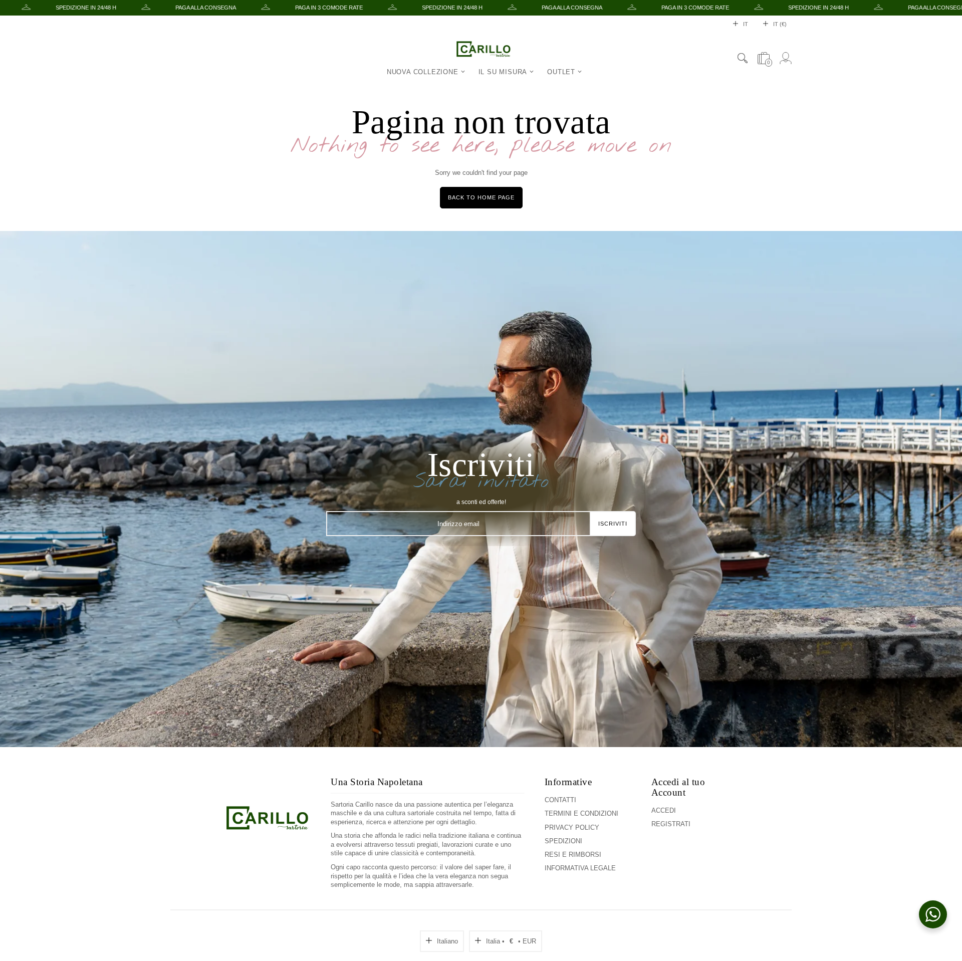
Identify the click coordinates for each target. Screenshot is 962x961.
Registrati (670, 824)
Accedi (663, 810)
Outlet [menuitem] (561, 72)
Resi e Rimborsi (573, 854)
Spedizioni (563, 841)
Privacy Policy (572, 827)
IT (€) (780, 24)
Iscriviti (612, 524)
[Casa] (484, 49)
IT (745, 24)
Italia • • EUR (511, 941)
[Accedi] (786, 58)
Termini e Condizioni (581, 813)
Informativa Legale (580, 868)
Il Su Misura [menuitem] (503, 72)
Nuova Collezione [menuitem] (422, 72)
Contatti (560, 800)
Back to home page (481, 197)
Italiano (447, 941)
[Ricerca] (743, 58)
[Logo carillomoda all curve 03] (267, 833)
